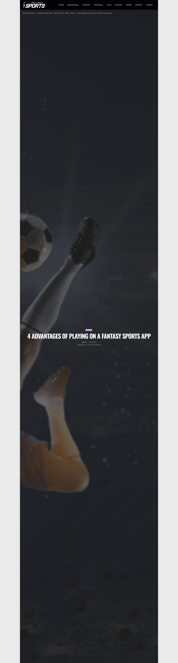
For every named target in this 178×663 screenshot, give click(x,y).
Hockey (118, 5)
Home (61, 5)
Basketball (73, 5)
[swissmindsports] (33, 5)
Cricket (86, 5)
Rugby (129, 5)
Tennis (149, 5)
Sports (138, 5)
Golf (109, 5)
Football (98, 5)
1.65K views (92, 342)
